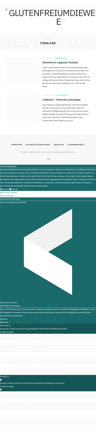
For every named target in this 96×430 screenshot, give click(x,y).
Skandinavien (61, 58)
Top (48, 159)
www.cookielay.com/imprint (44, 372)
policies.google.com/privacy (34, 427)
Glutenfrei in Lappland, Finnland (60, 62)
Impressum (16, 145)
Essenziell (6, 189)
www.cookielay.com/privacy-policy (47, 366)
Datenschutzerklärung (38, 145)
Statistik (14, 189)
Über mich (59, 145)
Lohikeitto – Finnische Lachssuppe (61, 99)
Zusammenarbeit (76, 145)
